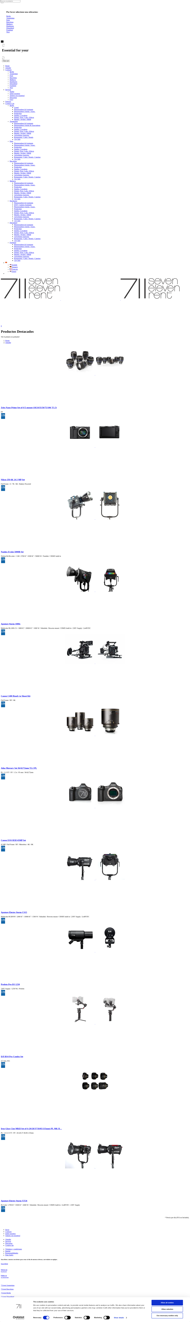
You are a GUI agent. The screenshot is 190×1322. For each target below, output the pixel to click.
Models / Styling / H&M (22, 119)
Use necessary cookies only (167, 1315)
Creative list (9, 1245)
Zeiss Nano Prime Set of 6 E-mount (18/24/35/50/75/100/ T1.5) (29, 407)
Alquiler (8, 68)
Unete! (16, 107)
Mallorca (13, 80)
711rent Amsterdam (7, 1285)
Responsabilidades (11, 1253)
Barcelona (13, 78)
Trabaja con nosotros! (17, 96)
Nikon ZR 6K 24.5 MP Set (13, 479)
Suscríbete (4, 1264)
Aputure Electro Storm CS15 (14, 912)
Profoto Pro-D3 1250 (10, 984)
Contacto (8, 70)
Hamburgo (13, 82)
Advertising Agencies (21, 135)
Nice (11, 88)
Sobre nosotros (15, 94)
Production (18, 113)
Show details (119, 1318)
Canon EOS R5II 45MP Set (13, 840)
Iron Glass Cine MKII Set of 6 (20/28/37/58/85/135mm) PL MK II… (31, 1128)
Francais (14, 269)
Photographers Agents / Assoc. (24, 111)
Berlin (12, 72)
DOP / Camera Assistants (23, 205)
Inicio (7, 1230)
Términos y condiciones (13, 1249)
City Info (17, 139)
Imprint (7, 1251)
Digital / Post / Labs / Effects (24, 117)
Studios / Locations (20, 115)
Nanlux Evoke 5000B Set (12, 552)
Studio (12, 92)
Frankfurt (13, 86)
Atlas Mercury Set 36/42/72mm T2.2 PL (19, 768)
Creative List (9, 104)
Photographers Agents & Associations (27, 125)
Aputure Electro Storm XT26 (14, 1201)
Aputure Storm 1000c (10, 624)
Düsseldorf (13, 84)
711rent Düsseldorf (7, 1297)
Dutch (13, 271)
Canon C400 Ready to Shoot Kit (15, 696)
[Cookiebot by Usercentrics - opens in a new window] (18, 1317)
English (14, 265)
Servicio (8, 90)
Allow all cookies (167, 1303)
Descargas (13, 98)
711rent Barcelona (7, 1289)
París (11, 76)
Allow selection (167, 1309)
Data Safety (9, 1255)
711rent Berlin (6, 1293)
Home (7, 66)
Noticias (8, 102)
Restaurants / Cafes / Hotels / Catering (27, 157)
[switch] (67, 1317)
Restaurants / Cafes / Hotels (23, 137)
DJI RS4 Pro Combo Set (12, 1056)
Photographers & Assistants (23, 109)
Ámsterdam (14, 74)
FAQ (11, 100)
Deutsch (14, 267)
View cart (6, 61)
